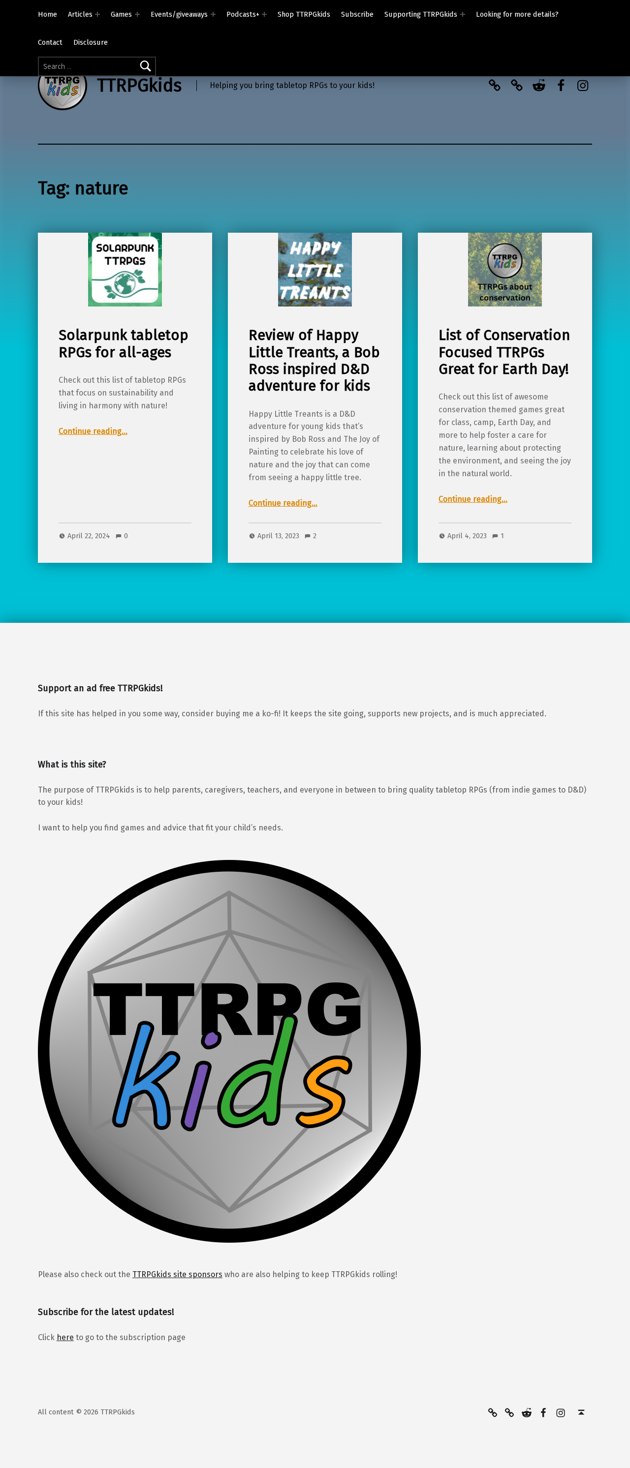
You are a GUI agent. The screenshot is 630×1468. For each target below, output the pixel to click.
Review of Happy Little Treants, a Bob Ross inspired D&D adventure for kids (314, 361)
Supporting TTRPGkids (420, 14)
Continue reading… (93, 431)
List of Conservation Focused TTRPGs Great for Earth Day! (504, 352)
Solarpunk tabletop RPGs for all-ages (124, 344)
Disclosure (90, 42)
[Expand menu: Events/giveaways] (213, 14)
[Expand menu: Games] (137, 14)
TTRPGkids (139, 85)
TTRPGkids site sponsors (177, 1274)
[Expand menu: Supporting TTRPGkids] (462, 14)
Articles (80, 14)
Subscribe (357, 14)
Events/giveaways (179, 14)
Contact (50, 42)
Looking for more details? (517, 14)
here (65, 1337)
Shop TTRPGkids (304, 14)
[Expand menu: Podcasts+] (264, 14)
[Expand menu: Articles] (97, 14)
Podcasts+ (242, 14)
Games (121, 14)
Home (47, 14)
